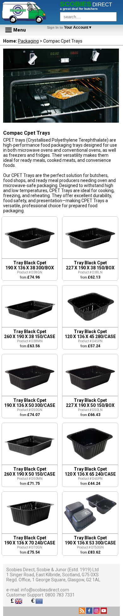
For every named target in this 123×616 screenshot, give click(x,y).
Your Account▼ (70, 27)
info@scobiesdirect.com (45, 589)
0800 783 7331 (60, 594)
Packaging (28, 41)
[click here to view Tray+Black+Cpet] (29, 256)
